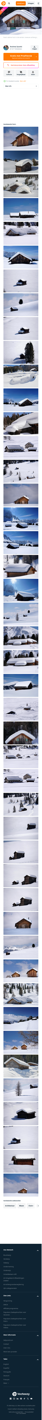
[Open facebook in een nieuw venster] (10, 1397)
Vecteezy (6, 1258)
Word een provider (10, 1351)
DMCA (5, 1304)
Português (7, 1371)
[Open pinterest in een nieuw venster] (20, 1397)
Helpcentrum (8, 1339)
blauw (21, 1205)
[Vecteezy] (3, 3)
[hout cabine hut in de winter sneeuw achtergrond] (20, 137)
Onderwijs (7, 1269)
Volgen (34, 49)
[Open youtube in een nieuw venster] (30, 1397)
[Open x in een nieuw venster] (27, 1397)
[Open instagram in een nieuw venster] (13, 1397)
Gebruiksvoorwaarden (15, 1411)
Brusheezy (7, 1254)
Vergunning (7, 1300)
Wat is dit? (23, 81)
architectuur (10, 1205)
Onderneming (8, 1265)
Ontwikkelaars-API (10, 1273)
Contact (6, 1343)
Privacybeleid (28, 1411)
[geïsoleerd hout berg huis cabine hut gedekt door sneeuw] (20, 184)
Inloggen (31, 3)
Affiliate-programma (10, 1307)
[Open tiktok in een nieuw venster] (24, 1397)
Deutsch (6, 1375)
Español (6, 1367)
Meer (5, 1382)
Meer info (8, 85)
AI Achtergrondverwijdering (13, 1283)
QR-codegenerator (10, 1287)
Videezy (6, 1262)
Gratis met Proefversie (21, 56)
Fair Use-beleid (20, 1412)
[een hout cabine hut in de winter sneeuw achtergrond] (20, 160)
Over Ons (6, 1347)
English (6, 1363)
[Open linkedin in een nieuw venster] (17, 1397)
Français (6, 1378)
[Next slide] (33, 1204)
